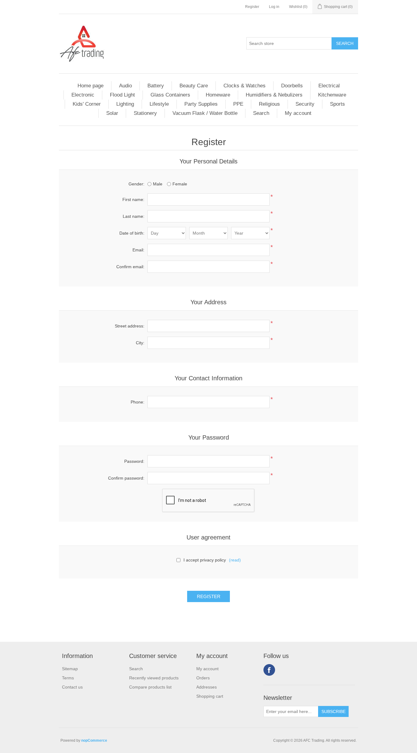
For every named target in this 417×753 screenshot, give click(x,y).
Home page (90, 86)
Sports (337, 104)
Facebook (269, 670)
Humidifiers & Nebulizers (274, 95)
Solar (112, 113)
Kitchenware (332, 95)
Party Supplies (201, 104)
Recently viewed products (154, 677)
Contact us (72, 687)
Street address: (129, 325)
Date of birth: (131, 233)
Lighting (125, 104)
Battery (155, 86)
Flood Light (122, 95)
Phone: (137, 402)
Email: (138, 249)
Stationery (145, 113)
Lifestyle (159, 104)
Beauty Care (193, 86)
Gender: (136, 183)
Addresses (206, 687)
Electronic (82, 95)
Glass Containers (170, 95)
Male (157, 183)
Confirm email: (130, 266)
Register (252, 7)
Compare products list (150, 687)
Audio (125, 86)
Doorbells (292, 86)
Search (261, 113)
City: (140, 342)
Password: (134, 461)
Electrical (329, 86)
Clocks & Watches (244, 86)
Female (179, 183)
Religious (269, 104)
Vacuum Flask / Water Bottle (205, 113)
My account (298, 113)
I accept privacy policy (204, 559)
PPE (238, 104)
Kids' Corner (87, 104)
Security (305, 104)
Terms (68, 677)
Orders (203, 677)
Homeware (218, 95)
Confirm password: (126, 478)
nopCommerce (94, 740)
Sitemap (70, 668)
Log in (274, 7)
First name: (133, 199)
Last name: (133, 216)
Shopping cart (209, 696)
